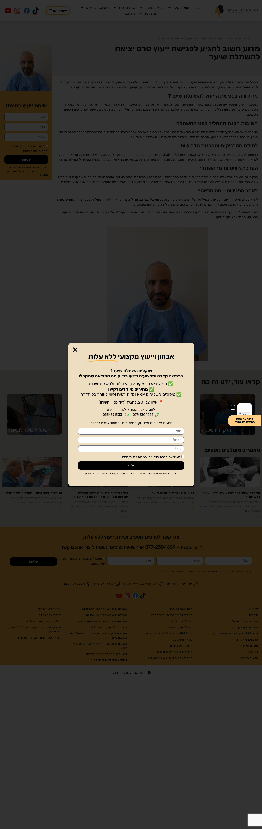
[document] (131, 414)
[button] (75, 350)
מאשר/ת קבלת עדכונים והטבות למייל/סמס (151, 457)
